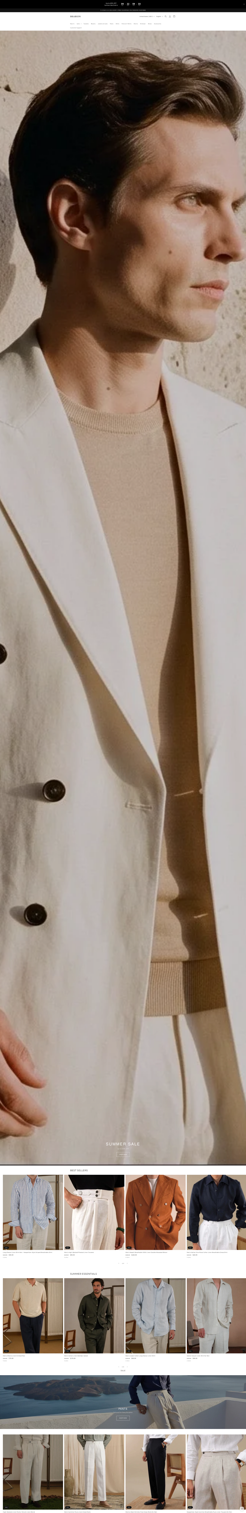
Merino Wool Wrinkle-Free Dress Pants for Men (141, 1512)
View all (123, 1370)
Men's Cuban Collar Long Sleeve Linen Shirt (140, 1356)
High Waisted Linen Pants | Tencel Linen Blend (19, 1512)
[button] (79, 24)
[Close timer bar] (244, 4)
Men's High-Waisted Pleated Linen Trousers (79, 1252)
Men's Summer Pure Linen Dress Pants (77, 1512)
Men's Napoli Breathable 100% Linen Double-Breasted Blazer (146, 1252)
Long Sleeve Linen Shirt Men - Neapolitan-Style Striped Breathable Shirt (27, 1252)
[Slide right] (127, 1263)
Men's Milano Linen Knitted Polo (14, 1356)
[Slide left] (119, 1263)
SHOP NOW (123, 1154)
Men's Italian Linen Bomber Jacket (76, 1356)
